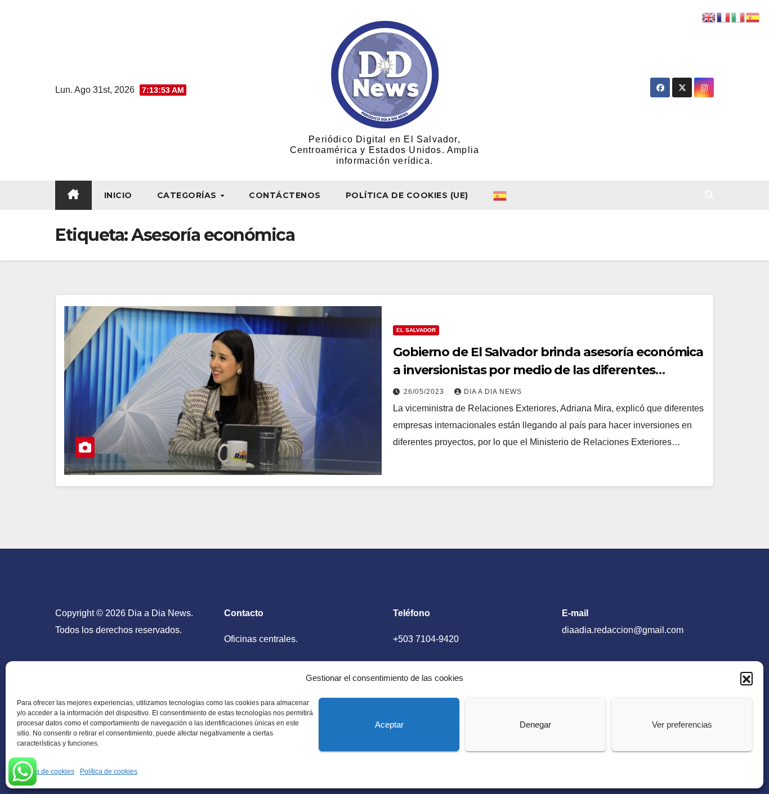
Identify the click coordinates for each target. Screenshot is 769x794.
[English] (709, 16)
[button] (746, 678)
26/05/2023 (425, 392)
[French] (724, 16)
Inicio (118, 195)
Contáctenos (285, 195)
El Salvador (416, 330)
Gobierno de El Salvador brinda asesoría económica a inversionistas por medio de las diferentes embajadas (548, 370)
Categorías (188, 195)
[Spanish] (500, 195)
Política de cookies (45, 771)
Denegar (535, 724)
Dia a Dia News (493, 392)
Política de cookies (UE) (407, 195)
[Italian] (738, 16)
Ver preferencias (682, 724)
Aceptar (389, 724)
